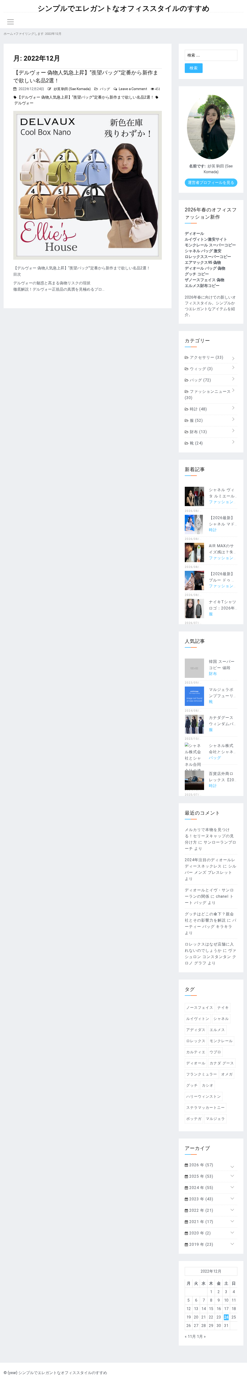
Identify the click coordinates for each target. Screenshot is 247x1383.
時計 (198, 409)
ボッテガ (194, 1119)
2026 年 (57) (200, 1165)
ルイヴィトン (197, 1019)
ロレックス (196, 1041)
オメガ (227, 1074)
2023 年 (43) (200, 1199)
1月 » (201, 1336)
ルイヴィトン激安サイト (206, 239)
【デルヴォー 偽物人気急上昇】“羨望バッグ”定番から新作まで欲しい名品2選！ (85, 77)
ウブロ (215, 1052)
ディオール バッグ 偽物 (205, 268)
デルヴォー (24, 103)
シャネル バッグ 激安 (203, 251)
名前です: (197, 166)
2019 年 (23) (200, 1244)
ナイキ (223, 1007)
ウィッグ (201, 368)
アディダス (196, 1030)
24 (226, 1317)
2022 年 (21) (200, 1210)
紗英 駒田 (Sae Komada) (72, 89)
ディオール (194, 233)
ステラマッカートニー (205, 1107)
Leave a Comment (133, 89)
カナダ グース (222, 1063)
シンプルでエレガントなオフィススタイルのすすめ (124, 8)
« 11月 (190, 1336)
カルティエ (196, 1052)
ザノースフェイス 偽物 (204, 280)
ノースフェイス (199, 1007)
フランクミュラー (201, 1074)
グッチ (192, 1085)
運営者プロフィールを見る (211, 182)
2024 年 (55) (200, 1187)
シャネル (221, 1019)
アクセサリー (206, 357)
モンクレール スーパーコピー (210, 245)
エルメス (217, 1030)
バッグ (105, 89)
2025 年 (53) (200, 1176)
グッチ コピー (197, 274)
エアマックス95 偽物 (203, 262)
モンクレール (221, 1041)
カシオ (207, 1085)
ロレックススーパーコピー (208, 256)
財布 (198, 432)
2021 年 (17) (200, 1221)
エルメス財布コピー (202, 285)
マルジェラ (215, 1119)
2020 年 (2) (199, 1233)
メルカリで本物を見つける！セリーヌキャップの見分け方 (209, 836)
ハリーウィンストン (203, 1096)
